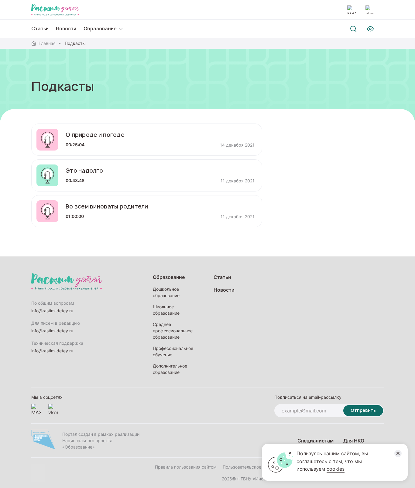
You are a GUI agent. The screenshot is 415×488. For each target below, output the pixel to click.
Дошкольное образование (166, 292)
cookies (336, 469)
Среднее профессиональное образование (173, 330)
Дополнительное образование (170, 369)
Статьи (40, 29)
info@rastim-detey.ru (52, 310)
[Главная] (55, 9)
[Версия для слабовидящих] (370, 28)
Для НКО (353, 440)
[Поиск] (353, 28)
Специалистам (315, 440)
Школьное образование (166, 310)
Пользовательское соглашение (255, 467)
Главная (47, 43)
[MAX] (351, 9)
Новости (66, 29)
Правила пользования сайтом (186, 467)
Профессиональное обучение (173, 351)
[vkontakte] (369, 9)
